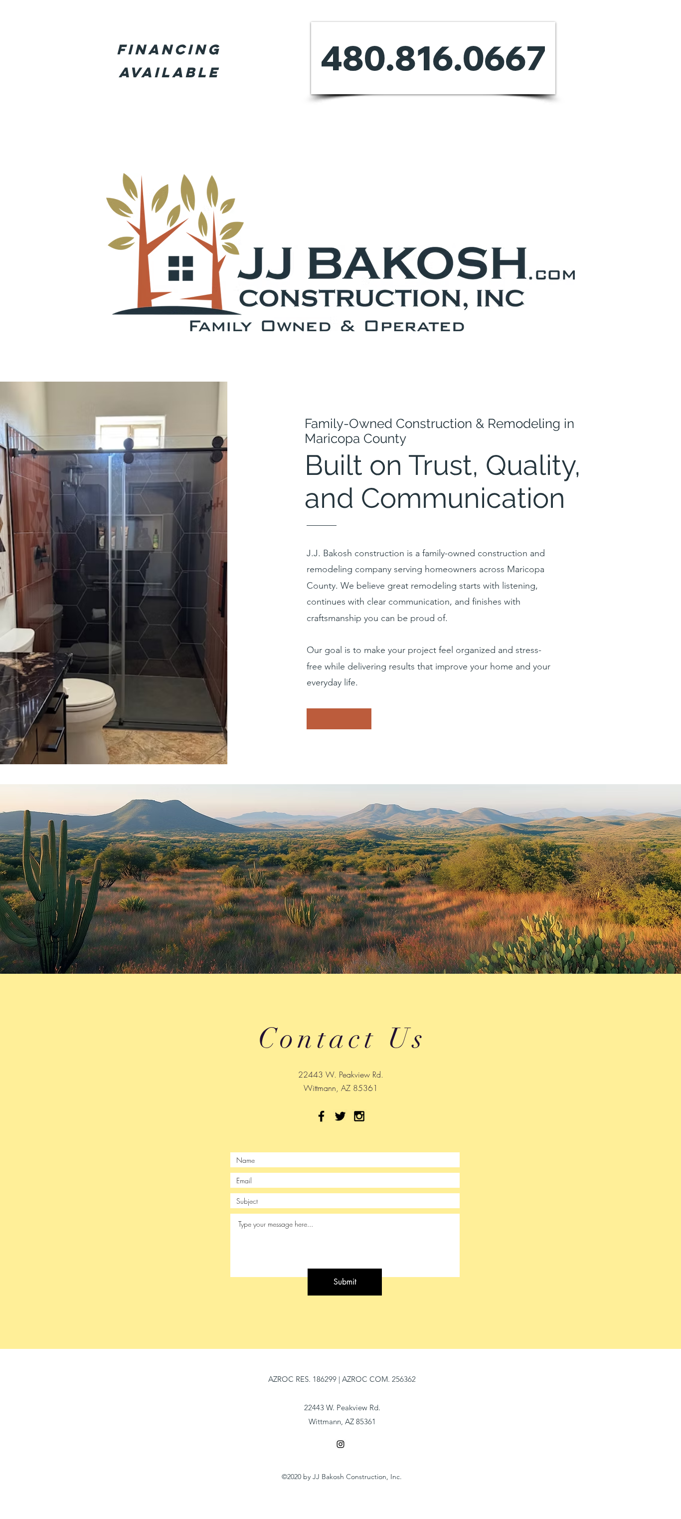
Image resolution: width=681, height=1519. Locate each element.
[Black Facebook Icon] (321, 1116)
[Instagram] (340, 1444)
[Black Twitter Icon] (340, 1116)
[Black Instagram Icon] (359, 1116)
